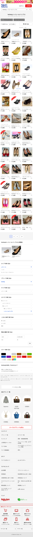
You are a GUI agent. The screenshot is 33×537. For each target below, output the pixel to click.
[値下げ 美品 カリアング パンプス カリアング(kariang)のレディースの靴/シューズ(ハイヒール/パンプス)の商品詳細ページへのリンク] (27, 220)
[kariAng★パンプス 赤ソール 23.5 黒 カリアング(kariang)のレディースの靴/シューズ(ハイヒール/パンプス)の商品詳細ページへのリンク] (16, 135)
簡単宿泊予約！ (27, 514)
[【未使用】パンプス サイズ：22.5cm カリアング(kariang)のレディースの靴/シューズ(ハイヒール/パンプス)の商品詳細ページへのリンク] (27, 34)
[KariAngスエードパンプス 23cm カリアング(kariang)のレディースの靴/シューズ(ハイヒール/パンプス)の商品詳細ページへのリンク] (16, 118)
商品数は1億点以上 (5, 514)
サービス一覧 (4, 528)
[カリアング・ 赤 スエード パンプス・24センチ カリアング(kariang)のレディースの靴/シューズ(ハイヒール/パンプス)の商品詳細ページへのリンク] (6, 152)
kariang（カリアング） (6, 19)
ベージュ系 (26, 354)
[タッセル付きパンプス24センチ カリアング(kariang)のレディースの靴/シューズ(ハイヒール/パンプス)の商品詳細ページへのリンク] (27, 101)
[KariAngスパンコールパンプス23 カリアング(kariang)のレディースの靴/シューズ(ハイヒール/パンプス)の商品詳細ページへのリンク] (16, 203)
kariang (3, 281)
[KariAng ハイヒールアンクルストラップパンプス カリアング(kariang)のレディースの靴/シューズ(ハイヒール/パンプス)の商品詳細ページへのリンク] (6, 101)
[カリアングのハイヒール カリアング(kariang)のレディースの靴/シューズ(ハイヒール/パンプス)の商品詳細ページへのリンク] (16, 152)
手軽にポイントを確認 (27, 523)
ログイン (21, 6)
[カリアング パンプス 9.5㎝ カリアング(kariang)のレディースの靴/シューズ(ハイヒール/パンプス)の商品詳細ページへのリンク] (16, 220)
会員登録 (28, 6)
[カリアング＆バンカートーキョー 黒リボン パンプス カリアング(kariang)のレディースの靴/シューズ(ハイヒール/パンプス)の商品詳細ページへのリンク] (16, 67)
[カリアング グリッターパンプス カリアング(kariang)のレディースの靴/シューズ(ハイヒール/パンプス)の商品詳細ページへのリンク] (6, 220)
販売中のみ (5, 24)
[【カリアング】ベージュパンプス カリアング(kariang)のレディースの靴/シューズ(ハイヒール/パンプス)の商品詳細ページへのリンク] (27, 169)
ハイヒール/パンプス (18, 19)
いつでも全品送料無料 (16, 514)
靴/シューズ (5, 306)
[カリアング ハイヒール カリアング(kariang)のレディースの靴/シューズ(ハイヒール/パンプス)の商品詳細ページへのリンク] (6, 169)
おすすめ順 (12, 24)
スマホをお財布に (16, 523)
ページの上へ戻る (16, 387)
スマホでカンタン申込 (5, 523)
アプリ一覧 (20, 528)
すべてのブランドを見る (16, 427)
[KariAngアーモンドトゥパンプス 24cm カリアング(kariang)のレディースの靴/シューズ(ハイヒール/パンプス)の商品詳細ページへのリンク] (16, 186)
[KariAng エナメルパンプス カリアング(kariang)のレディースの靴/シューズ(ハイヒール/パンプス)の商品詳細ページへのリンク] (27, 186)
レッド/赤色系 (26, 357)
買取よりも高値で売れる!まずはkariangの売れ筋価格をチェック (9, 370)
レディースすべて (6, 303)
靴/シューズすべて (8, 308)
